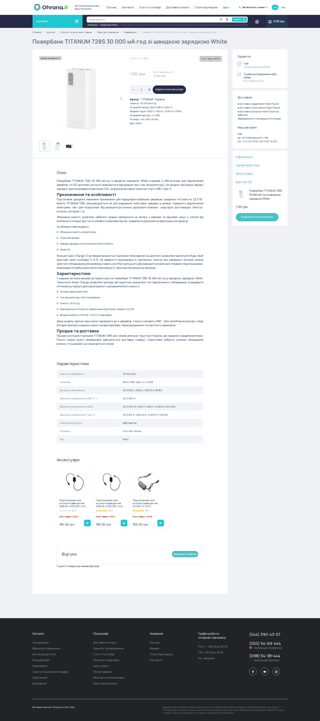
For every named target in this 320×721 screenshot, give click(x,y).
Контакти (128, 7)
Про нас (111, 7)
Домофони (39, 683)
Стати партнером (206, 7)
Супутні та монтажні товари (76, 32)
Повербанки (130, 32)
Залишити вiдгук (185, 554)
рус (284, 7)
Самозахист (40, 666)
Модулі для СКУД (109, 25)
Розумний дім (40, 660)
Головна (37, 32)
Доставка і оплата (177, 7)
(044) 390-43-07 (264, 634)
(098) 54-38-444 (264, 655)
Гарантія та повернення (108, 648)
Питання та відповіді (106, 660)
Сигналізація (40, 642)
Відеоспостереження (46, 648)
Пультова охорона (105, 683)
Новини (154, 648)
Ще (225, 7)
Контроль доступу (44, 654)
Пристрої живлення (108, 32)
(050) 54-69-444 (265, 643)
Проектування (102, 671)
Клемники (92, 25)
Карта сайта (101, 666)
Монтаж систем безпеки (108, 677)
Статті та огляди (150, 7)
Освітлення (39, 677)
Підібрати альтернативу (169, 89)
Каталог (51, 32)
